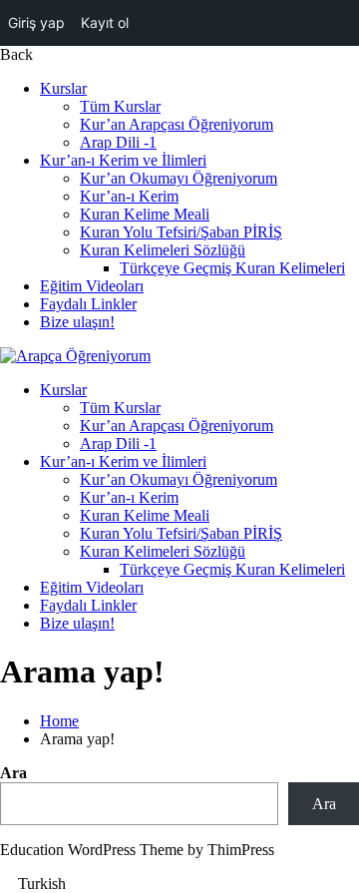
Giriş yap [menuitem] (36, 22)
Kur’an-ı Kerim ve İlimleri (123, 160)
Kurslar (63, 88)
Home (59, 720)
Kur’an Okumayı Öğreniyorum (178, 178)
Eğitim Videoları (92, 285)
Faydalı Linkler (88, 303)
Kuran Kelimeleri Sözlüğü (162, 249)
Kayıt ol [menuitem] (105, 22)
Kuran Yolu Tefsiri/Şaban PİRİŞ (181, 231)
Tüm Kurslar (120, 106)
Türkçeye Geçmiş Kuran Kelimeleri (232, 267)
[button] (179, 884)
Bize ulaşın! (77, 321)
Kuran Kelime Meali (144, 214)
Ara (13, 772)
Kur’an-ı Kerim (129, 196)
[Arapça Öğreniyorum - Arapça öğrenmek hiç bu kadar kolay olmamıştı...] (75, 355)
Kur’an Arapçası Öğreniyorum (176, 124)
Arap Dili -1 (118, 142)
